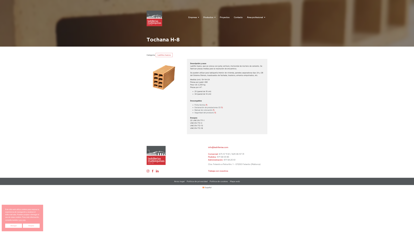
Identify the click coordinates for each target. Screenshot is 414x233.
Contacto (238, 17)
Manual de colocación (203, 110)
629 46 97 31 (238, 154)
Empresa (192, 17)
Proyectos (225, 17)
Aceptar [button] (31, 226)
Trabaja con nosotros (218, 171)
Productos (208, 17)
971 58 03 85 (223, 157)
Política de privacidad (197, 181)
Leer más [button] (22, 220)
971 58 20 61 (229, 160)
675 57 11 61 (224, 154)
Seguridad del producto (204, 113)
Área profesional (255, 17)
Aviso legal (179, 181)
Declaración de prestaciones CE (207, 107)
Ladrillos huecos (164, 55)
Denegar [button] (14, 226)
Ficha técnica (199, 105)
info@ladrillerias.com (218, 147)
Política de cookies (219, 181)
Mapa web (235, 181)
